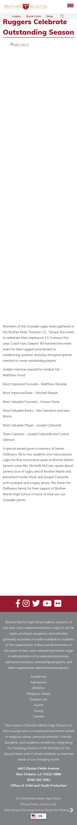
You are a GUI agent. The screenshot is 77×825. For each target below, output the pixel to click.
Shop (50, 16)
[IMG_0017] (45, 519)
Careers (38, 716)
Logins (16, 16)
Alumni (39, 705)
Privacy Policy (29, 804)
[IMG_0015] (28, 519)
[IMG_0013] (11, 519)
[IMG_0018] (62, 519)
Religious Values (38, 694)
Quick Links (34, 16)
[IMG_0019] (11, 535)
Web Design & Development (22, 810)
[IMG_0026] (45, 551)
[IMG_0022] (62, 535)
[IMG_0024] (28, 551)
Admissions (38, 682)
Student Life (38, 699)
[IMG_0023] (11, 551)
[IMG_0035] (28, 566)
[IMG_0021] (45, 535)
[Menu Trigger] (70, 5)
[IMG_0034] (11, 566)
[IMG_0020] (28, 535)
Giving (38, 711)
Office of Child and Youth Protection (38, 785)
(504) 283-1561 (38, 780)
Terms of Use (48, 804)
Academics (39, 676)
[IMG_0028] (62, 551)
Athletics (38, 688)
